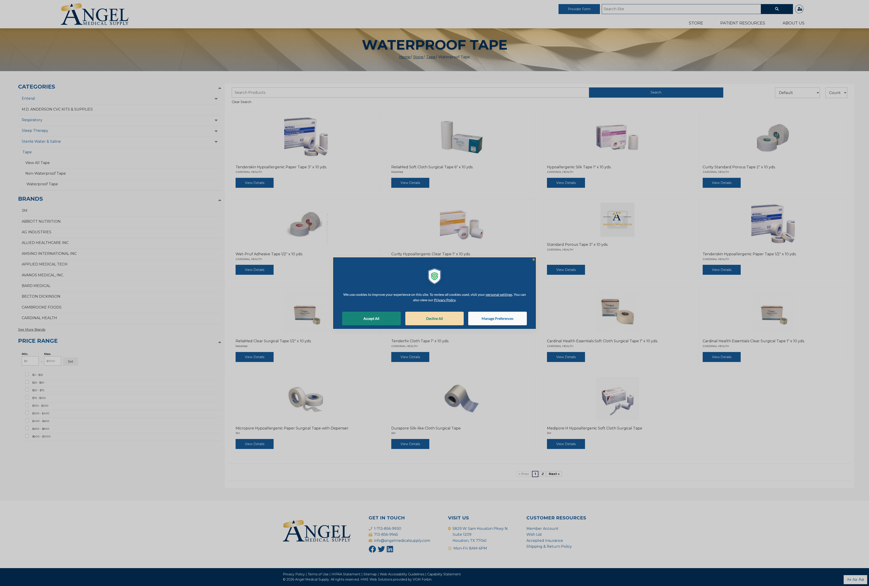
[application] (434, 293)
